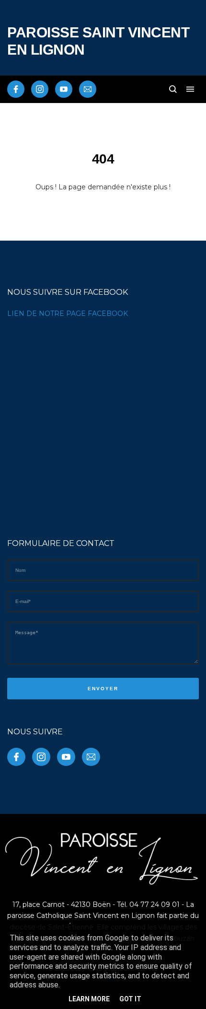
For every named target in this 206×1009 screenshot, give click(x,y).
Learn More (89, 999)
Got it (130, 999)
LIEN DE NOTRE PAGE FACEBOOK (67, 313)
